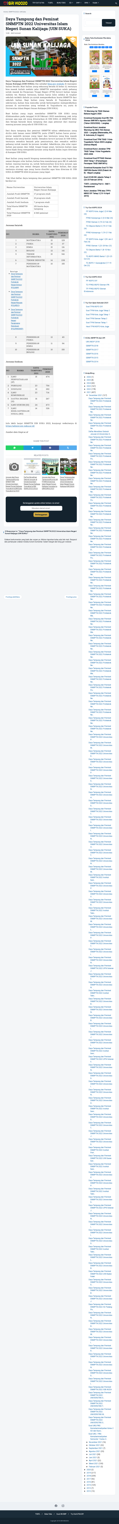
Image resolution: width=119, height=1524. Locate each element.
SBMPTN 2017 (92, 350)
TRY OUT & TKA (38, 3)
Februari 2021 (95, 1467)
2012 (89, 1491)
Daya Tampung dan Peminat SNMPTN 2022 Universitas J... (100, 1034)
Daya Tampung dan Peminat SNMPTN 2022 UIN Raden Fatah (100, 1274)
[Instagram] (62, 1505)
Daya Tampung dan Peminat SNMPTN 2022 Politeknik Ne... (100, 409)
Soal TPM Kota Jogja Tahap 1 (98, 314)
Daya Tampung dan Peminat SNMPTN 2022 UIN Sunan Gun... (100, 1158)
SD (70, 3)
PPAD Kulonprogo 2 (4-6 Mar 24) (99, 218)
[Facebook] (56, 1505)
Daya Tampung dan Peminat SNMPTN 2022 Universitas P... (100, 737)
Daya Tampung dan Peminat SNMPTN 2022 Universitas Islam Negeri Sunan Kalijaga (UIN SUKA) (67, 481)
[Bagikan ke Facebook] (50, 447)
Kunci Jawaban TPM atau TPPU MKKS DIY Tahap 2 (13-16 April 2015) (97, 193)
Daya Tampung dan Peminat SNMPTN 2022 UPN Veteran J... (101, 968)
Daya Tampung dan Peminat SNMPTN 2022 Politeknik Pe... (100, 401)
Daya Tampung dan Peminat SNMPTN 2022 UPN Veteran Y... (101, 1059)
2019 (89, 1473)
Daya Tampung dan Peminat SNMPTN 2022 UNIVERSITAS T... (100, 1403)
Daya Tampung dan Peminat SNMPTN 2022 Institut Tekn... (100, 910)
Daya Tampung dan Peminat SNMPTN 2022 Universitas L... (100, 927)
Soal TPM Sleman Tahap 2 (96, 318)
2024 (89, 383)
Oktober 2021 (95, 1445)
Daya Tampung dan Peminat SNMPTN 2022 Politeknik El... (100, 547)
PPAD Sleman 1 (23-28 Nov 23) (99, 246)
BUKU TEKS (61, 3)
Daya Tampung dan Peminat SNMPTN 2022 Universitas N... (100, 786)
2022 (89, 389)
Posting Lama (71, 597)
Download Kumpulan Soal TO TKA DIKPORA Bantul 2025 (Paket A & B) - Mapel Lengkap (98, 170)
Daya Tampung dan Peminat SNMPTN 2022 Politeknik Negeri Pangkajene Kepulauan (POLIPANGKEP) (17, 319)
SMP (78, 3)
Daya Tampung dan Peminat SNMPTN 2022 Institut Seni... (100, 877)
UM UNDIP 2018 (92, 342)
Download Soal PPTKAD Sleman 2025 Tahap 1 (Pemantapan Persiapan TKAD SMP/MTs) (97, 161)
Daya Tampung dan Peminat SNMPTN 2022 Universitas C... (100, 762)
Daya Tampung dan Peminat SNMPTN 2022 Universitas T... (100, 811)
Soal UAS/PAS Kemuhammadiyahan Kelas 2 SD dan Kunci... (101, 1428)
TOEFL (50, 3)
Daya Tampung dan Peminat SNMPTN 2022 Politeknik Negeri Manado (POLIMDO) (17, 298)
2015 (89, 1485)
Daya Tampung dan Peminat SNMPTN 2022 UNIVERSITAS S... (100, 1395)
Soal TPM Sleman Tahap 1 (96, 322)
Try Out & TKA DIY (77, 1514)
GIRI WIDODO (64, 1521)
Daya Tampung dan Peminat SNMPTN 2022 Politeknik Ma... (100, 613)
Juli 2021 (93, 1454)
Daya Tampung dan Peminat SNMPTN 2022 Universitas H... (100, 795)
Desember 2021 (96, 395)
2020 (89, 1470)
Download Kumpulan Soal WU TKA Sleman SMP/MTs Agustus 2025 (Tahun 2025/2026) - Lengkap (98, 120)
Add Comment (16, 33)
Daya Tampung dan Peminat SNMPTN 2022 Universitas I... (100, 828)
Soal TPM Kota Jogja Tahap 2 (98, 310)
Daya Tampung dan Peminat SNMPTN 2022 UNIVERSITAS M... (100, 1411)
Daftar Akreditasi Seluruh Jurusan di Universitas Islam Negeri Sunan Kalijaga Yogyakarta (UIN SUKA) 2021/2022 (32, 483)
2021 (89, 392)
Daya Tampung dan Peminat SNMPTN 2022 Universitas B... (100, 902)
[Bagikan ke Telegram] (32, 447)
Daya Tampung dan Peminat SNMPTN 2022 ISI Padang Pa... (100, 1307)
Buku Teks (48, 1514)
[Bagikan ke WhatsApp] (14, 447)
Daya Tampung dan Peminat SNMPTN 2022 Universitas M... (100, 745)
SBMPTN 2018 (92, 346)
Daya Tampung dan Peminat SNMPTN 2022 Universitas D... (100, 1100)
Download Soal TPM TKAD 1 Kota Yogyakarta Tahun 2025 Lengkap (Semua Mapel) (98, 142)
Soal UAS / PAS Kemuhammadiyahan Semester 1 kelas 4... (98, 1436)
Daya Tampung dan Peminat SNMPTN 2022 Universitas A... (100, 1001)
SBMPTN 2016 (92, 354)
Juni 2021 (93, 1457)
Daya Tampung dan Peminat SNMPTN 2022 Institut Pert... (100, 1150)
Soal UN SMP (61, 1514)
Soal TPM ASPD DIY (94, 306)
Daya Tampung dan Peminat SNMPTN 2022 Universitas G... (100, 1075)
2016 (89, 1482)
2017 (89, 1479)
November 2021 (95, 1442)
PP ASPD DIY (91, 281)
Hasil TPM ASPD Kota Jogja (97, 326)
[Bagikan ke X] (68, 447)
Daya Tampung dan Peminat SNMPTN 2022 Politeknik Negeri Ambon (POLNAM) (17, 281)
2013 (89, 1488)
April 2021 (93, 1460)
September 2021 (96, 1448)
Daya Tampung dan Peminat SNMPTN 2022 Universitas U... (100, 894)
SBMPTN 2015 (92, 358)
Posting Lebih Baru (13, 597)
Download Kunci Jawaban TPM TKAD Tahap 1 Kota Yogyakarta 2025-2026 (97, 151)
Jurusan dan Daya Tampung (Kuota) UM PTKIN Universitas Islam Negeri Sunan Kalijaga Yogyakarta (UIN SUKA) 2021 (50, 483)
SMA (86, 3)
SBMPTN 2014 (92, 362)
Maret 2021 (94, 1463)
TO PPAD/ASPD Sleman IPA (97, 285)
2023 (89, 386)
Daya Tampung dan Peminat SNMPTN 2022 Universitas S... (100, 778)
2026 (89, 377)
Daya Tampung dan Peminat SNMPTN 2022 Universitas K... (100, 753)
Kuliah (95, 3)
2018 (89, 1476)
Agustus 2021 (95, 1451)
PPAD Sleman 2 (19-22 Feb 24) (99, 222)
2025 (89, 380)
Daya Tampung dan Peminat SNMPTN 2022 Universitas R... (100, 1348)
